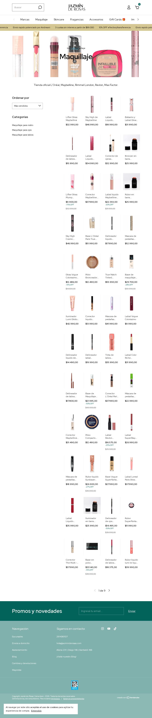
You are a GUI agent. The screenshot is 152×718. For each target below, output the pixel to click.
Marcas (24, 19)
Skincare (59, 19)
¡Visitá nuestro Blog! (66, 656)
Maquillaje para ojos (22, 130)
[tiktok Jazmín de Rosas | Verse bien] (115, 628)
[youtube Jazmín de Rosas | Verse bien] (108, 628)
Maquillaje (41, 19)
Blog (14, 656)
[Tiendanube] (128, 698)
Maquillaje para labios (22, 134)
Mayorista (16, 669)
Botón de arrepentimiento (73, 698)
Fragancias (76, 19)
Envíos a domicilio (20, 643)
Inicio (69, 48)
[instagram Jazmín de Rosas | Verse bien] (102, 628)
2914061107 (62, 636)
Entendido (36, 710)
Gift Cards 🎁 (117, 19)
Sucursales (17, 636)
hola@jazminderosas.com (69, 643)
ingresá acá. (55, 698)
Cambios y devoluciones (24, 663)
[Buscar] (39, 7)
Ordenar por (20, 98)
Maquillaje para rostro (22, 125)
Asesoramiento (19, 649)
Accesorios (96, 19)
